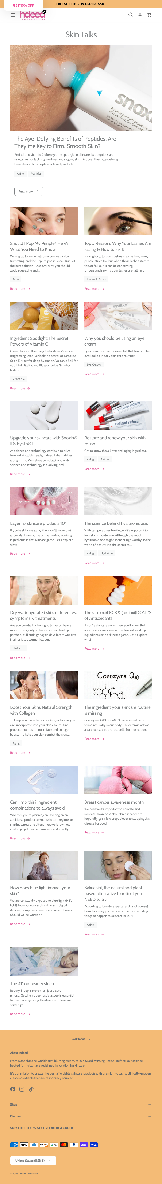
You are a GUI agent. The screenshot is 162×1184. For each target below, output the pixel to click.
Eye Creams (94, 364)
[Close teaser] (44, 12)
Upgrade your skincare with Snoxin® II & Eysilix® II (43, 440)
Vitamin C (19, 378)
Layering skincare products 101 (38, 523)
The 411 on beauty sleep (32, 983)
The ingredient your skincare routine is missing (117, 710)
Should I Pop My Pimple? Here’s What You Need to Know (39, 246)
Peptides (36, 173)
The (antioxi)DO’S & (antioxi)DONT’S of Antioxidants (117, 615)
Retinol (105, 459)
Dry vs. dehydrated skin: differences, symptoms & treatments (43, 615)
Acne (16, 279)
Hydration (107, 553)
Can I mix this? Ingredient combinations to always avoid (37, 805)
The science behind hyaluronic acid (116, 523)
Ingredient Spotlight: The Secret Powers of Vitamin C (39, 341)
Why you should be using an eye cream (114, 341)
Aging (20, 173)
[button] (149, 15)
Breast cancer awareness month (114, 802)
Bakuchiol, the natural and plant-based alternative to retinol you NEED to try (114, 893)
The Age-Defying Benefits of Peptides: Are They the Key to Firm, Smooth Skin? (65, 142)
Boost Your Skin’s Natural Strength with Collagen (41, 710)
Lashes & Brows (96, 279)
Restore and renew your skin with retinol (115, 440)
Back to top (79, 1039)
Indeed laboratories (29, 1173)
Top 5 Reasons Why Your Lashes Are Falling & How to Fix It (117, 246)
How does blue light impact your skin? (40, 890)
